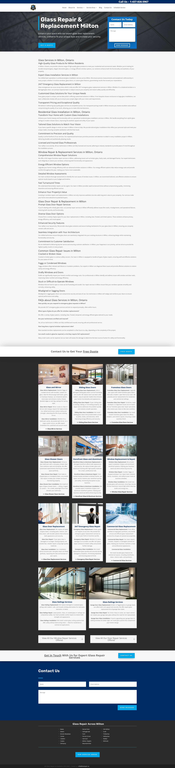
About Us (71, 8)
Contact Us (108, 8)
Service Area (90, 8)
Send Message (122, 45)
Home (64, 8)
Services (80, 8)
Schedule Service (119, 8)
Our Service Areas (87, 754)
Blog (100, 8)
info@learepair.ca (83, 766)
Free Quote (126, 351)
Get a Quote (47, 45)
